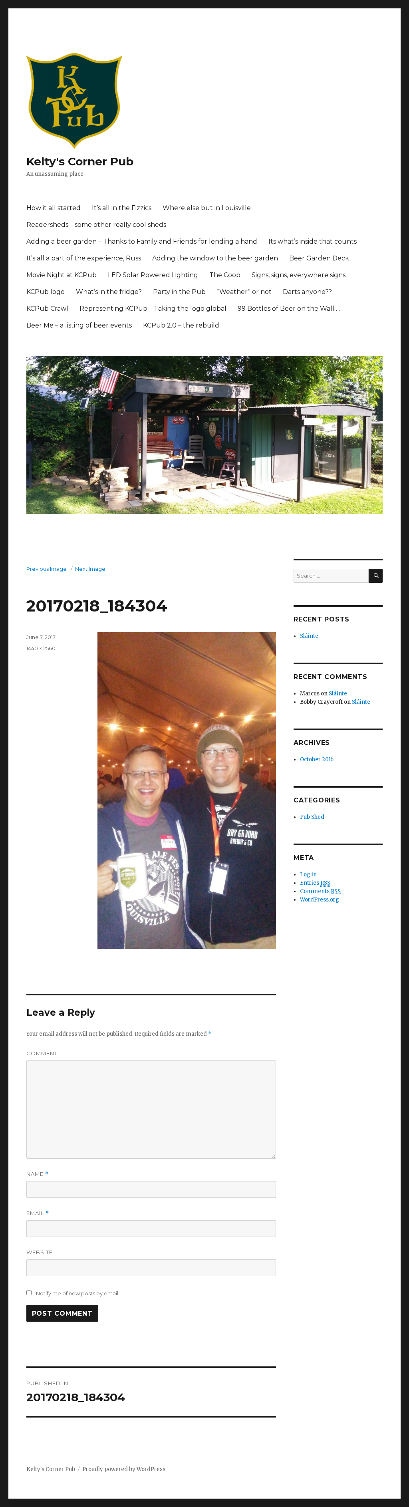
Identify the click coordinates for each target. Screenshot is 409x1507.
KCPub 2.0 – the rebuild (181, 325)
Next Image (90, 569)
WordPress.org (319, 899)
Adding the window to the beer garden (215, 258)
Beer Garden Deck (319, 258)
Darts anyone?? (307, 292)
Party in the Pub (179, 292)
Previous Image (46, 569)
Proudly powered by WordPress (123, 1469)
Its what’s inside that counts (312, 241)
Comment (42, 1053)
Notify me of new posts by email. (77, 1293)
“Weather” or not (244, 292)
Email (37, 1213)
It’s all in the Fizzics (121, 208)
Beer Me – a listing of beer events (79, 325)
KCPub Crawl (47, 308)
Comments (320, 891)
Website (39, 1252)
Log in (308, 874)
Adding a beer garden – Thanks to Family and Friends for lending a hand (141, 241)
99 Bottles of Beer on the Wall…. (289, 308)
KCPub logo (45, 292)
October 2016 (317, 759)
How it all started (53, 208)
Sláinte (309, 636)
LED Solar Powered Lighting (153, 275)
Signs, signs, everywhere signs (298, 275)
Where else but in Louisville (207, 208)
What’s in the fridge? (109, 292)
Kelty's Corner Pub (79, 161)
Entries (315, 883)
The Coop (224, 275)
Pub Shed (312, 817)
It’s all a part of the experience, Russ (83, 258)
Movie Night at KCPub (61, 275)
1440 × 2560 (41, 648)
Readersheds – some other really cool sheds (96, 224)
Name (37, 1174)
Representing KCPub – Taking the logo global (152, 308)
